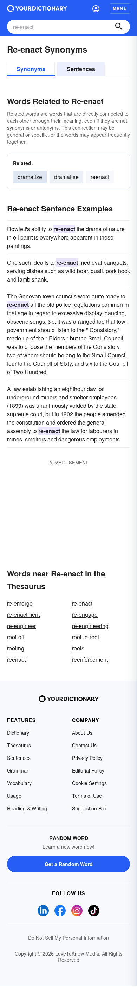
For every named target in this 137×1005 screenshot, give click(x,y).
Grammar (17, 770)
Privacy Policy (87, 757)
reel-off (16, 637)
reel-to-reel (85, 637)
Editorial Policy (88, 770)
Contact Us (84, 745)
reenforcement (90, 659)
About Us (82, 732)
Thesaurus (19, 745)
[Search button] (118, 26)
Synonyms (31, 69)
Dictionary (18, 732)
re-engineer (21, 626)
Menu (120, 8)
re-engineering (90, 626)
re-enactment (23, 615)
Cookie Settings (89, 783)
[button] (96, 8)
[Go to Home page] (37, 8)
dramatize (30, 177)
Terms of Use (87, 795)
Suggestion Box (89, 808)
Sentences (81, 69)
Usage (14, 795)
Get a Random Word (69, 864)
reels (78, 648)
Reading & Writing (27, 808)
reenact (100, 177)
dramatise (66, 177)
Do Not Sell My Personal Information (68, 937)
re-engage (85, 615)
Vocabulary (19, 783)
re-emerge (20, 603)
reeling (15, 648)
